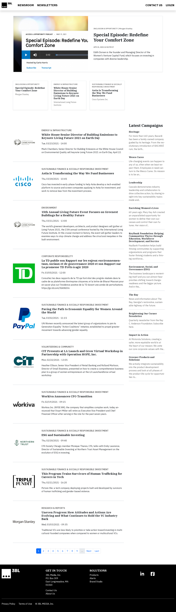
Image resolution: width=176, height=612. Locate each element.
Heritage (134, 131)
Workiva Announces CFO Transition (67, 396)
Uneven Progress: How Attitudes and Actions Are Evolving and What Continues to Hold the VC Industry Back (80, 516)
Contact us (153, 5)
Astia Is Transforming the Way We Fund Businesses (105, 93)
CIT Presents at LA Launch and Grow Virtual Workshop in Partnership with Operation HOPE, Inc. (82, 352)
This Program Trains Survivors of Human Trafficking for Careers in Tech (82, 475)
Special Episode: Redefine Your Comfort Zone (121, 37)
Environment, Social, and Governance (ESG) (143, 268)
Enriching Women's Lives (144, 208)
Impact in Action (138, 335)
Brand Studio (96, 581)
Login (170, 5)
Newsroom (26, 5)
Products (94, 575)
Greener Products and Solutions (141, 358)
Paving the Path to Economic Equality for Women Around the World (82, 310)
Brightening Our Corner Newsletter (143, 315)
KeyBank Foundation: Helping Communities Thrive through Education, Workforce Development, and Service (146, 237)
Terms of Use (25, 603)
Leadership (135, 182)
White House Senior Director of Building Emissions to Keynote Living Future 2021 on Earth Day (66, 93)
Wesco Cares (136, 157)
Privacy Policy (8, 603)
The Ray (133, 294)
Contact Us (51, 590)
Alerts (93, 578)
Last (98, 550)
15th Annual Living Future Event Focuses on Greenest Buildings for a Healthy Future (80, 213)
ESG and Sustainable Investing (63, 435)
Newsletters (47, 5)
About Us (50, 593)
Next (89, 550)
